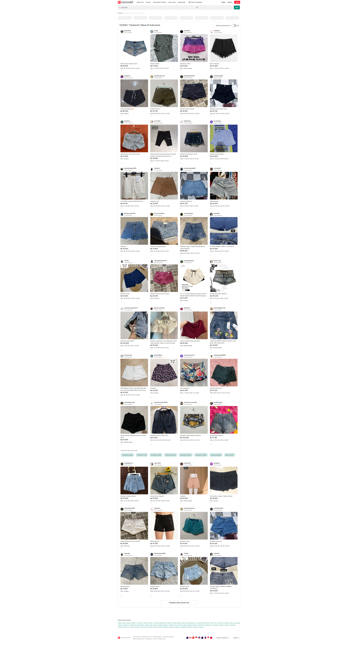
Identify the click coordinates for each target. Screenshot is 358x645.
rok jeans (125, 625)
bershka (137, 627)
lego (120, 625)
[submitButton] (237, 7)
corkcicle (201, 627)
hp (216, 623)
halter (226, 625)
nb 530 (155, 627)
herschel (200, 625)
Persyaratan (149, 638)
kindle (160, 625)
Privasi (155, 638)
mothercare (207, 625)
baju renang (153, 625)
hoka (231, 623)
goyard (226, 623)
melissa (221, 625)
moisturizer (132, 625)
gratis (128, 623)
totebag (183, 627)
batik (147, 625)
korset (146, 623)
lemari (150, 627)
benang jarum (190, 623)
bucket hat (178, 625)
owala (184, 625)
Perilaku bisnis (161, 638)
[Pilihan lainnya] (121, 71)
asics (132, 627)
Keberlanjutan (157, 636)
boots (150, 623)
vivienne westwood (159, 623)
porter (183, 623)
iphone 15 (126, 627)
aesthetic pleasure (168, 627)
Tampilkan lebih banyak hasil (179, 603)
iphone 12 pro (209, 623)
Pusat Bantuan (137, 636)
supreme (215, 625)
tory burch (144, 627)
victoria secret (176, 623)
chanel (168, 623)
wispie (195, 627)
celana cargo (122, 623)
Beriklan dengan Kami (138, 638)
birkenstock (140, 625)
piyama (177, 627)
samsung (237, 623)
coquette (232, 625)
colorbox (171, 625)
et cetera (220, 623)
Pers (151, 636)
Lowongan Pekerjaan (167, 636)
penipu (120, 627)
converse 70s (200, 623)
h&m (160, 627)
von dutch (139, 623)
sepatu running (192, 625)
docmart (189, 627)
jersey (133, 623)
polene (165, 625)
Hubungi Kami (145, 636)
